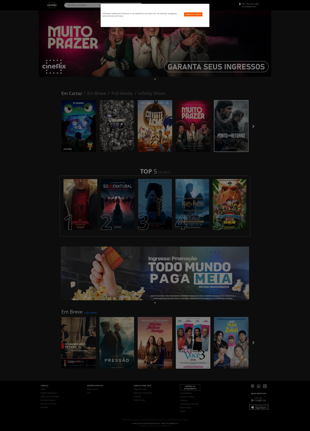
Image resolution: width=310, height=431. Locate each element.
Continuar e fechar (193, 14)
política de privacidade (133, 16)
